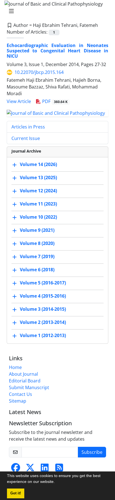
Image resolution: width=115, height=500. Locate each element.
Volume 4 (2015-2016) (43, 296)
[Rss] (59, 469)
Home (15, 367)
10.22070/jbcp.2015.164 (39, 72)
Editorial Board (24, 381)
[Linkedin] (44, 469)
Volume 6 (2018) (37, 270)
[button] (57, 482)
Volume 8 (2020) (37, 243)
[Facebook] (15, 469)
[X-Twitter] (30, 469)
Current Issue (25, 138)
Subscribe (92, 452)
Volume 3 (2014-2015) (43, 309)
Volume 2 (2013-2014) (43, 322)
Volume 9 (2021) (37, 230)
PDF (54, 101)
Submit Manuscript (29, 387)
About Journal (23, 374)
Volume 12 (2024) (38, 191)
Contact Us (20, 394)
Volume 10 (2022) (38, 217)
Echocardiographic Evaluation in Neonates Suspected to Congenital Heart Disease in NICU (57, 50)
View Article (19, 101)
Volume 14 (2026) (38, 164)
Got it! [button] (15, 493)
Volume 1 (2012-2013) (43, 335)
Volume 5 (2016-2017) (43, 283)
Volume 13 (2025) (38, 177)
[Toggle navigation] (55, 11)
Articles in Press (28, 127)
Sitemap (17, 401)
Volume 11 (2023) (38, 204)
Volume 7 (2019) (37, 256)
